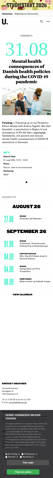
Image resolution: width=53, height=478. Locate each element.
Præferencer (30, 454)
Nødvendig (13, 454)
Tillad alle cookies (23, 472)
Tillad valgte (27, 462)
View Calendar (22, 295)
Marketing (28, 457)
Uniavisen (7, 13)
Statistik (13, 457)
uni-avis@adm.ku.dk (18, 402)
